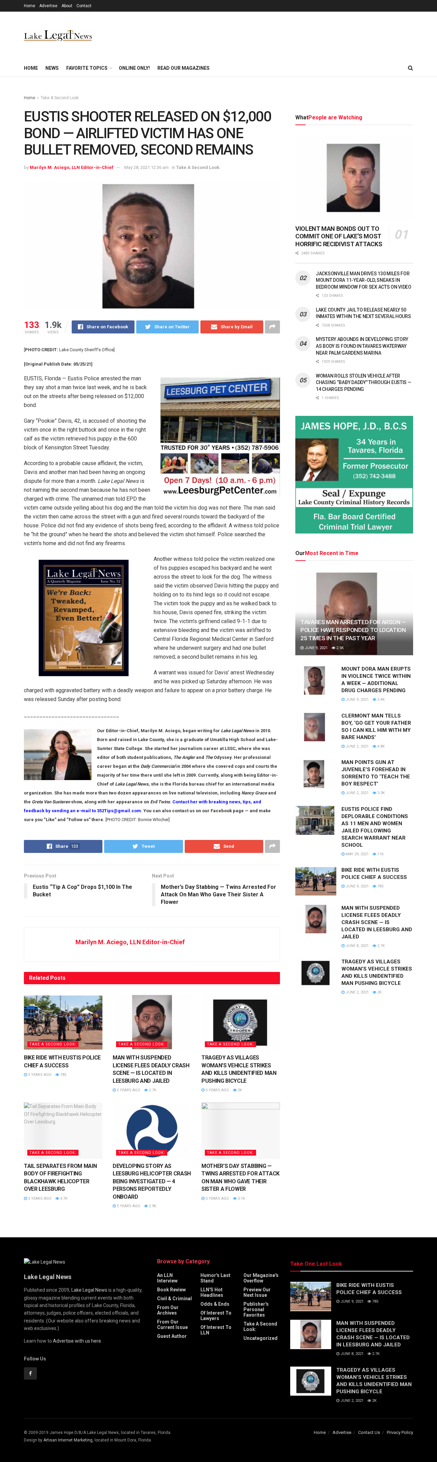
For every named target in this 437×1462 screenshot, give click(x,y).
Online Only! (134, 68)
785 (62, 1074)
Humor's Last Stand (215, 1278)
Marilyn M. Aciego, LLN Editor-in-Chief (71, 167)
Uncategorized (260, 1338)
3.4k (380, 699)
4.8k (380, 746)
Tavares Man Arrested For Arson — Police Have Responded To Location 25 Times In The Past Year (353, 630)
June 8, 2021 (356, 946)
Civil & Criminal (174, 1298)
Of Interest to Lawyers (215, 1315)
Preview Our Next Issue (257, 1292)
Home (29, 5)
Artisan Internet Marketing (68, 1440)
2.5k (339, 648)
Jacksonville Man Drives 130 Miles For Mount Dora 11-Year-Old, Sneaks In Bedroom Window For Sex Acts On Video (363, 280)
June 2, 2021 (356, 746)
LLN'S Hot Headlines (211, 1292)
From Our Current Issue (172, 1324)
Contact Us (369, 1432)
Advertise (48, 5)
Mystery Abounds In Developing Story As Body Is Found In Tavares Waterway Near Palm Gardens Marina (362, 346)
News (52, 68)
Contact (83, 5)
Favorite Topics (87, 68)
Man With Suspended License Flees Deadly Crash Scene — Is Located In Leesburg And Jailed (376, 922)
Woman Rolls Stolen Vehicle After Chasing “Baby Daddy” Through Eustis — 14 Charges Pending (363, 382)
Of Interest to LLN (215, 1330)
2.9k (152, 1206)
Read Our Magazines (183, 68)
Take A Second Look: (60, 97)
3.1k (241, 1198)
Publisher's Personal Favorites (256, 1309)
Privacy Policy (400, 1432)
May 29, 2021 (356, 854)
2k (239, 1090)
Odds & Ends (214, 1304)
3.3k (380, 793)
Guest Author (172, 1336)
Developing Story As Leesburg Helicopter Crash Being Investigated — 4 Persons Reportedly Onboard (152, 1181)
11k (380, 854)
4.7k (63, 1198)
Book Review (171, 1289)
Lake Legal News (89, 1290)
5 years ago (39, 1074)
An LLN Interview (167, 1278)
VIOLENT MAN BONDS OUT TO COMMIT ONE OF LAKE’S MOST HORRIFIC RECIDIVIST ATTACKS (338, 236)
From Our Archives (168, 1310)
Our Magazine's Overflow (261, 1278)
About (66, 5)
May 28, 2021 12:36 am (146, 167)
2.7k (152, 1090)
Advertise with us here (77, 1341)
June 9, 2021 (316, 648)
